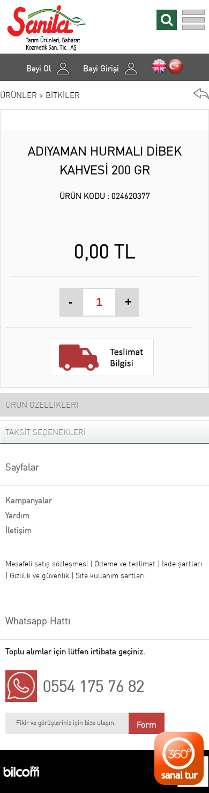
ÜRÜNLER (18, 95)
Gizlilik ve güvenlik (40, 575)
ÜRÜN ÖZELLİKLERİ (41, 405)
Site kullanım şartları (110, 575)
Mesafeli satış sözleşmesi (46, 563)
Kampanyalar (28, 500)
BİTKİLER (63, 95)
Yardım (17, 515)
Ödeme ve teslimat (126, 563)
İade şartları (182, 563)
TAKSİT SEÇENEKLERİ (45, 432)
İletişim (18, 530)
